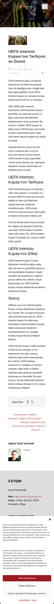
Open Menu (45, 6)
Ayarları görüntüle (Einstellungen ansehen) (27, 593)
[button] (49, 519)
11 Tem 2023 (16, 69)
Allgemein (15, 73)
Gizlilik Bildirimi (24, 600)
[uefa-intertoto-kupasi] (17, 40)
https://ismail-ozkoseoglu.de (28, 496)
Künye (34, 600)
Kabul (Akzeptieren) (27, 578)
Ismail (29, 69)
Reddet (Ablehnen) (27, 586)
